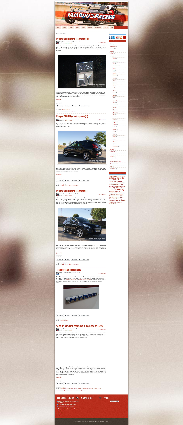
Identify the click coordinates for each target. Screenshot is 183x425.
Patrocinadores (98, 27)
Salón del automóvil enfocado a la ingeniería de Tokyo (79, 325)
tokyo (71, 390)
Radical (114, 126)
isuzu (86, 388)
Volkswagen (115, 146)
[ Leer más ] (59, 99)
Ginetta (114, 90)
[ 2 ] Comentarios (102, 119)
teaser (66, 320)
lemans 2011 (111, 194)
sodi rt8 (113, 198)
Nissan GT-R (115, 195)
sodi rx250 (117, 198)
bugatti (114, 73)
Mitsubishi (115, 117)
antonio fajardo (65, 388)
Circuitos (71, 27)
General (64, 387)
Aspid (114, 63)
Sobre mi (106, 27)
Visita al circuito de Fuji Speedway (66, 406)
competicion (114, 184)
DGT (119, 184)
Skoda (114, 134)
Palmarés (90, 27)
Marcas (111, 56)
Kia (113, 97)
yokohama (83, 390)
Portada (58, 27)
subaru (114, 136)
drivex (121, 184)
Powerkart (111, 197)
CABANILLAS (116, 179)
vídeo (111, 166)
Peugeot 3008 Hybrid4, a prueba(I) (71, 190)
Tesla (114, 141)
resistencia (120, 197)
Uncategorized (113, 163)
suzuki (114, 139)
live (115, 194)
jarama (114, 190)
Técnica (77, 27)
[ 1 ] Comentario (102, 42)
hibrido (63, 110)
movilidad (90, 388)
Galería (83, 27)
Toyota (114, 144)
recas (116, 197)
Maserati (115, 105)
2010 (110, 176)
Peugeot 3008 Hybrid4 (70, 110)
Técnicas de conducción (115, 161)
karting (111, 53)
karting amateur (112, 191)
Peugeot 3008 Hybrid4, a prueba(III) (72, 38)
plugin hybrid (66, 390)
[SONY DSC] (82, 87)
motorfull (112, 149)
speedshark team (117, 201)
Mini (114, 114)
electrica (71, 388)
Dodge (114, 80)
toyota (74, 390)
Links (112, 27)
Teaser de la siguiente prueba (68, 269)
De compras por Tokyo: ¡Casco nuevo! (67, 404)
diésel (62, 185)
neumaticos (112, 151)
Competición (113, 46)
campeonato (113, 181)
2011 (113, 176)
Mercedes (115, 112)
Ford (114, 88)
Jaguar (114, 95)
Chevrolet (115, 75)
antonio (122, 176)
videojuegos (112, 168)
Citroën (114, 78)
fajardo (75, 388)
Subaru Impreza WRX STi (85, 279)
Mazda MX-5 (118, 194)
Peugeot (63, 109)
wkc (115, 203)
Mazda (114, 107)
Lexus (114, 102)
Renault (114, 129)
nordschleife (121, 195)
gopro (124, 187)
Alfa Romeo (115, 61)
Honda (114, 92)
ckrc (111, 44)
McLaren (115, 109)
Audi (114, 68)
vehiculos (78, 390)
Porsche (114, 124)
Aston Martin (116, 66)
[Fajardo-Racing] (91, 13)
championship (117, 183)
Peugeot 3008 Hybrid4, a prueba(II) (72, 116)
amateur (117, 176)
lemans (123, 192)
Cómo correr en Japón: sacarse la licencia (68, 408)
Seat (114, 131)
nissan (95, 388)
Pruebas (68, 109)
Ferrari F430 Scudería (71, 279)
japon (110, 189)
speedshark (112, 200)
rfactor (110, 198)
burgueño (110, 179)
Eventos (64, 27)
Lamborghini (116, 100)
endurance (111, 186)
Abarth (114, 58)
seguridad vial (113, 159)
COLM (110, 184)
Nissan (114, 119)
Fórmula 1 (120, 187)
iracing (111, 51)
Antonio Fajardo (68, 43)
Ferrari (114, 83)
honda (83, 388)
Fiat (113, 85)
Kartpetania (118, 192)
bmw (114, 70)
